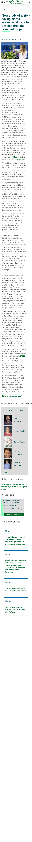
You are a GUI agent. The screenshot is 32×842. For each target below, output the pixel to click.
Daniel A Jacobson (17, 464)
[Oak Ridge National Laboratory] (16, 2)
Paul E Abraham (17, 420)
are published (13, 157)
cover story (21, 159)
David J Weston (20, 442)
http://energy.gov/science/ (12, 396)
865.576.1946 (20, 403)
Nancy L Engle (19, 431)
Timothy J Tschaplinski (18, 453)
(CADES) (22, 356)
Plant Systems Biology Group (13, 514)
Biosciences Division (10, 505)
